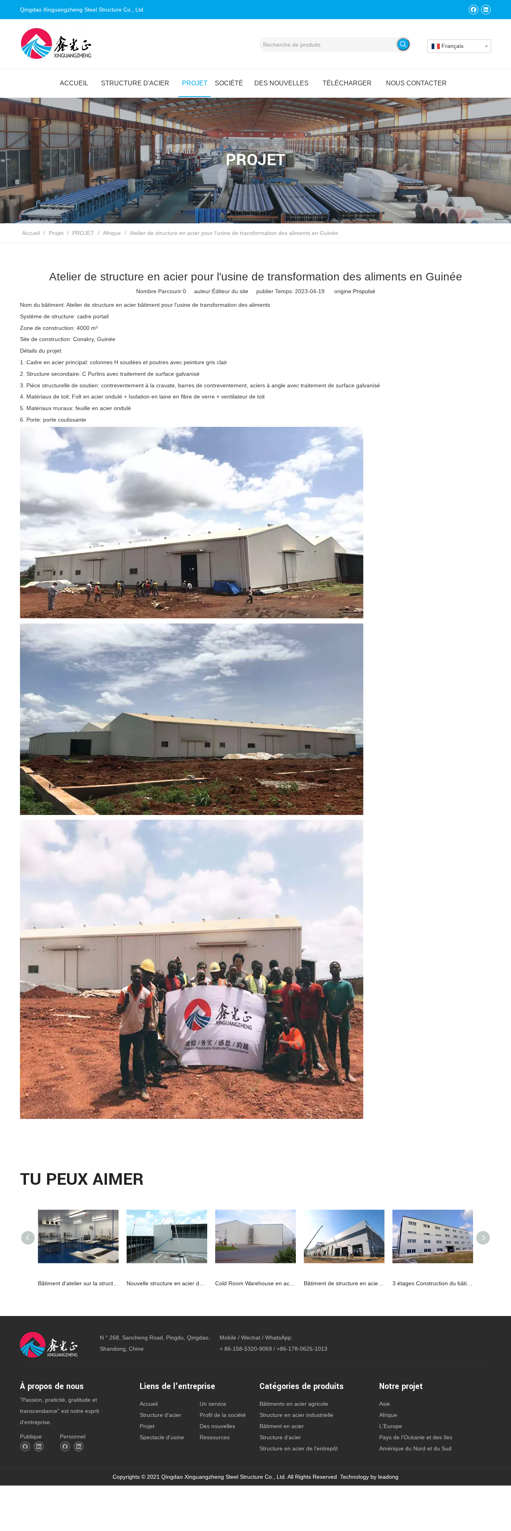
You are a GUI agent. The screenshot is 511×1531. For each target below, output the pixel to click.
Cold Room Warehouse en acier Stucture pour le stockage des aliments (255, 1283)
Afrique (388, 1415)
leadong (388, 1477)
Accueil (149, 1404)
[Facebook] (473, 9)
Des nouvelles (217, 1426)
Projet (147, 1426)
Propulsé (364, 291)
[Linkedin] (486, 9)
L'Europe (390, 1426)
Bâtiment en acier (281, 1426)
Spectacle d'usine (162, 1437)
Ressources (215, 1437)
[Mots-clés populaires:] (403, 44)
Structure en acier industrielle (296, 1415)
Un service (213, 1404)
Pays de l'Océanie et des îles (415, 1437)
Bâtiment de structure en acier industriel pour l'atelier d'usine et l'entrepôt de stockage (344, 1283)
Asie (384, 1404)
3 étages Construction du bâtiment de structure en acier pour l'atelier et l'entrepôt (432, 1283)
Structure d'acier (160, 1415)
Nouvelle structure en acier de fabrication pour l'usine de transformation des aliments (167, 1283)
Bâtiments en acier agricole (293, 1404)
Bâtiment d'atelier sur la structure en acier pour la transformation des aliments (78, 1283)
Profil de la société (223, 1415)
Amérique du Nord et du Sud (415, 1448)
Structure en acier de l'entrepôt (298, 1448)
